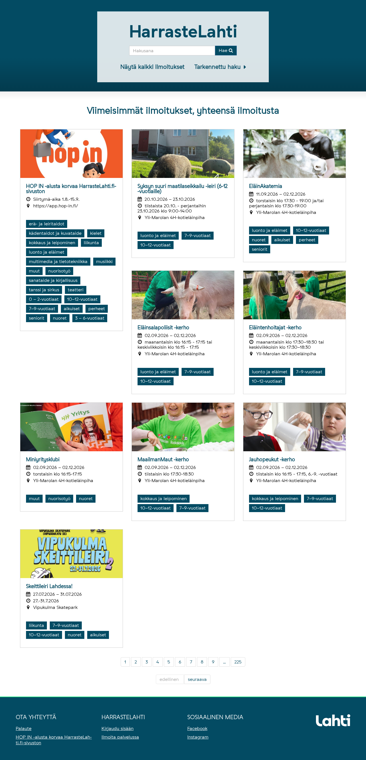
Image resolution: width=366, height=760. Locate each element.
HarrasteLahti (183, 31)
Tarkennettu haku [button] (218, 66)
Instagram (197, 737)
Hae (224, 50)
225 (238, 662)
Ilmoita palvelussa (120, 737)
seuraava (197, 679)
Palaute (23, 728)
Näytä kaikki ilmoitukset (152, 66)
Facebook (197, 728)
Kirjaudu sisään (118, 728)
